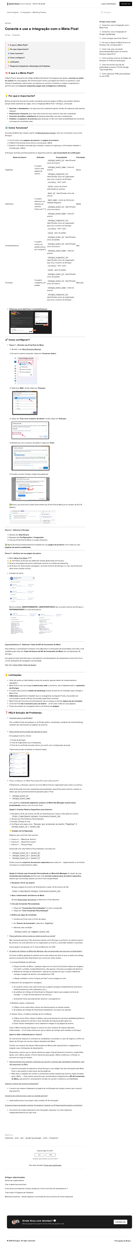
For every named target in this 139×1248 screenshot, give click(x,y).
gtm (22, 1138)
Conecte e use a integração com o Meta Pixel (114, 26)
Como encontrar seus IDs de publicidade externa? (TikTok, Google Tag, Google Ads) (114, 67)
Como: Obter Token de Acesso (24, 665)
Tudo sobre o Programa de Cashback (19, 1192)
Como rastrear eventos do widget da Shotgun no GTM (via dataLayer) (115, 59)
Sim (39, 1155)
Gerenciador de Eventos (27, 900)
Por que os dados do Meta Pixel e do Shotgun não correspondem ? (114, 43)
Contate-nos (125, 4)
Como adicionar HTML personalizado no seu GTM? (114, 75)
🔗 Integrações (25, 12)
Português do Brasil (123, 1241)
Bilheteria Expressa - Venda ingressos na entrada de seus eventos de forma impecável (39, 1197)
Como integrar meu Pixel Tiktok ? (115, 38)
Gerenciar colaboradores (14, 1180)
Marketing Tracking (39, 12)
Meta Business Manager (31, 349)
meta (45, 1138)
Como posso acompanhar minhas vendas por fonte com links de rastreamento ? (36, 1188)
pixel (17, 1138)
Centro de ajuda (12, 12)
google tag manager (33, 1138)
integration (53, 1138)
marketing (9, 1138)
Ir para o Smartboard (109, 4)
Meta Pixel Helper (21, 558)
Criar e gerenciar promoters (15, 1184)
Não (51, 1155)
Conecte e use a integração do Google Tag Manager (113, 33)
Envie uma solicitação (52, 1165)
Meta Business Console (46, 133)
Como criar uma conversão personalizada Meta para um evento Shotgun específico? (113, 51)
